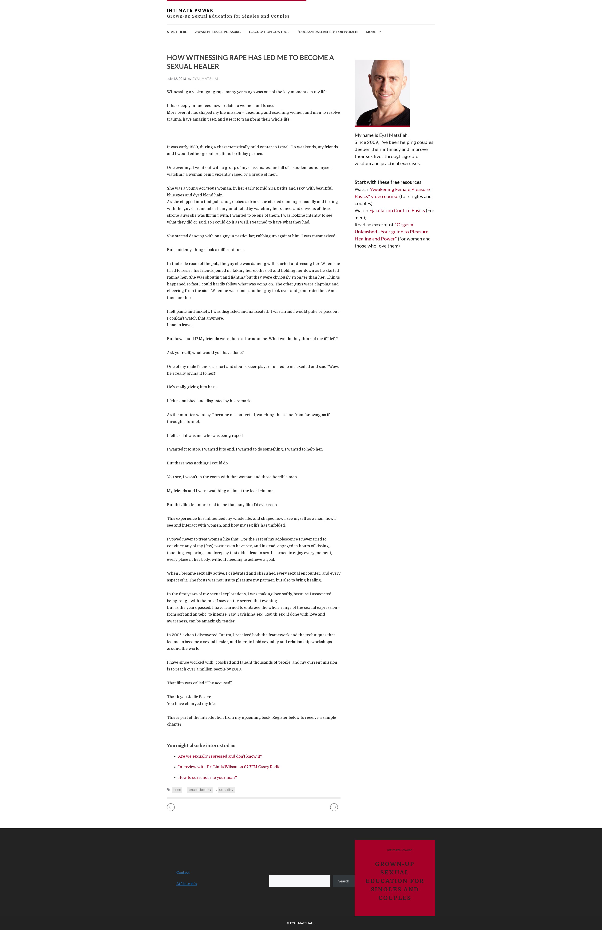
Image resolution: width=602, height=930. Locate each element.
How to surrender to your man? (207, 778)
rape (177, 790)
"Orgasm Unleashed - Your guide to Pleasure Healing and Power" (391, 231)
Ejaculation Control (269, 32)
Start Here (177, 32)
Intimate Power (190, 10)
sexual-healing (200, 790)
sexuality (226, 790)
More (371, 32)
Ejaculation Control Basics (397, 210)
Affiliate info (186, 883)
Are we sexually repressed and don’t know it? (220, 756)
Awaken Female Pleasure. (218, 32)
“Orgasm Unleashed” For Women (327, 32)
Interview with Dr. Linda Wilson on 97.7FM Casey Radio (229, 767)
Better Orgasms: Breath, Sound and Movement (334, 807)
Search (274, 872)
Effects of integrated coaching (171, 807)
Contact (183, 872)
